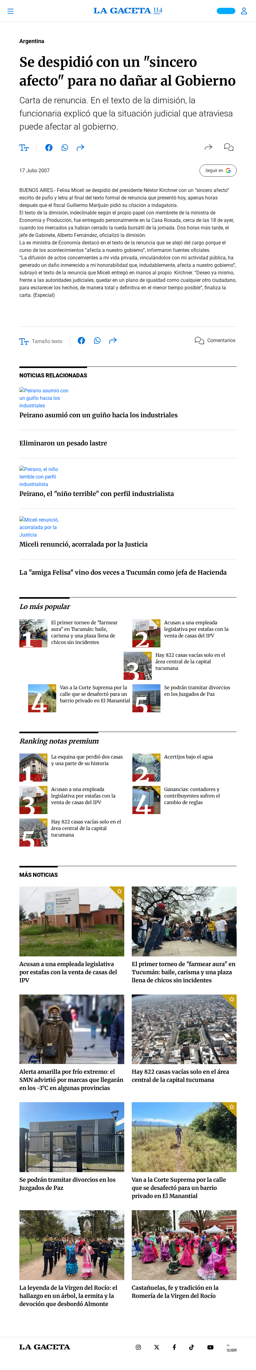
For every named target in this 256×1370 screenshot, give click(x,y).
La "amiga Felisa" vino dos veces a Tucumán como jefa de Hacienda (123, 572)
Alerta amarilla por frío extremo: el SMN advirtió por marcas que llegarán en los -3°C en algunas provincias (71, 1080)
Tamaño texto (47, 341)
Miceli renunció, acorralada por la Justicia (83, 544)
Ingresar (245, 10)
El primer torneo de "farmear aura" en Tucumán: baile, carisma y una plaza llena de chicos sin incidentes (183, 972)
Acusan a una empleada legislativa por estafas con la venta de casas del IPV (196, 629)
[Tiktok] (191, 1348)
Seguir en (214, 170)
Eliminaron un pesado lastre (63, 443)
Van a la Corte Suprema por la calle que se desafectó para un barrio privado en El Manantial (95, 694)
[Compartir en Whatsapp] (65, 149)
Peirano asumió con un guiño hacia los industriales (98, 415)
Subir (232, 1350)
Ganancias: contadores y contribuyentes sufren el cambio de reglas (192, 795)
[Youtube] (210, 1348)
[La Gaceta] (128, 11)
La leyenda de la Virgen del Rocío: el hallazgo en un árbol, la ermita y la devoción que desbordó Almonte (68, 1296)
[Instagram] (138, 1348)
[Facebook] (174, 1348)
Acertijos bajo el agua (188, 757)
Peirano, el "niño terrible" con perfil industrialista (96, 494)
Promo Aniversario (226, 11)
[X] (157, 1348)
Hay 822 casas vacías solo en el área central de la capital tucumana (190, 661)
